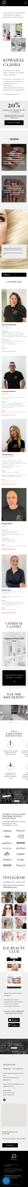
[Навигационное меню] (25, 3)
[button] (14, 122)
